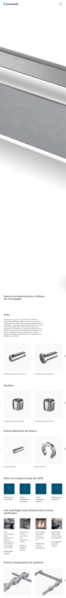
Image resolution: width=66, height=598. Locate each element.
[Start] (11, 3)
